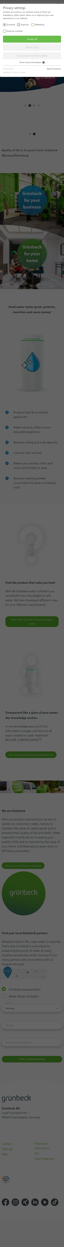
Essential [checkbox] (11, 24)
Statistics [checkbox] (25, 24)
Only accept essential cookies (32, 55)
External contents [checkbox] (15, 31)
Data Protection (54, 69)
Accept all (32, 39)
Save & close (32, 47)
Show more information (31, 62)
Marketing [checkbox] (39, 24)
